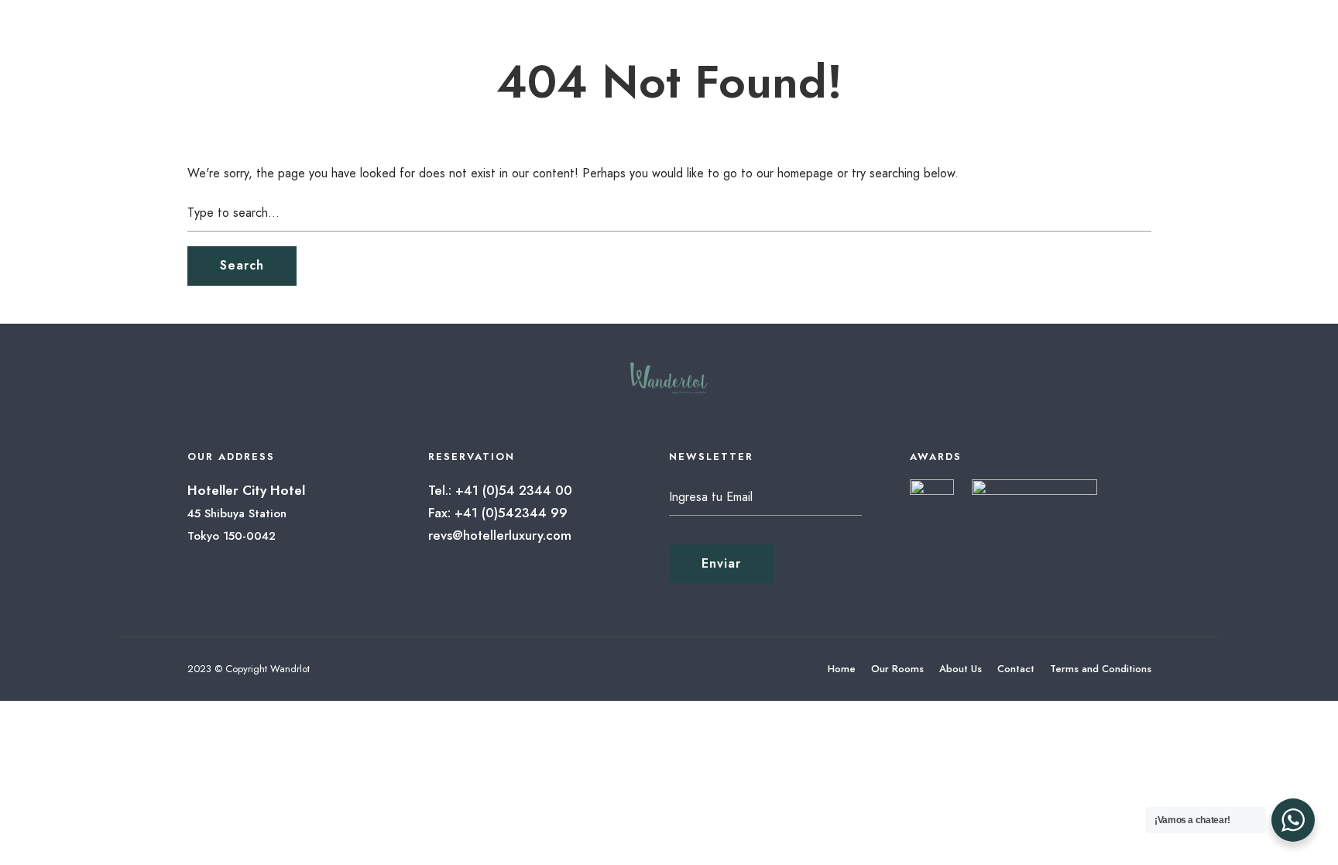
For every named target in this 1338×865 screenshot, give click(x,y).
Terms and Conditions (1100, 668)
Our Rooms (897, 668)
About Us (960, 668)
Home (842, 668)
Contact (1015, 668)
